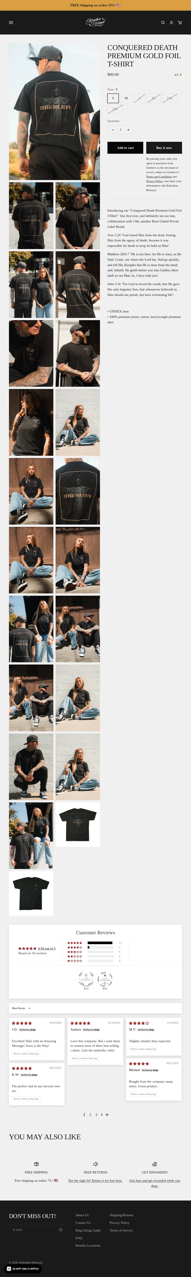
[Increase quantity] (128, 129)
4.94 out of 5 (47, 948)
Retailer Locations (88, 1245)
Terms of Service (121, 1230)
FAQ (79, 1238)
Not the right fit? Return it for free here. (95, 1180)
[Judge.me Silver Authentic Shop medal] (86, 979)
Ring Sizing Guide (88, 1230)
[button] (75, 943)
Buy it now (164, 148)
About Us (82, 1215)
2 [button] (90, 1115)
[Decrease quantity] (113, 129)
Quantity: (113, 121)
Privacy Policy (119, 1223)
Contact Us (83, 1223)
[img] (22, 1023)
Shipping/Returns (121, 1215)
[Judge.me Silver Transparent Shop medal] (105, 979)
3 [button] (96, 1115)
